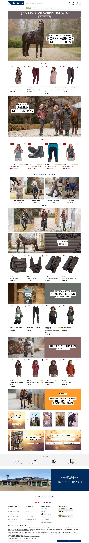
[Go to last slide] (9, 80)
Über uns (43, 511)
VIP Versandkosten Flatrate (14, 516)
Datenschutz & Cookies (46, 522)
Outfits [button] (42, 8)
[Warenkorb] (80, 3)
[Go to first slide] (80, 40)
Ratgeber (27, 511)
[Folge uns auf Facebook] (46, 496)
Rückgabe (10, 514)
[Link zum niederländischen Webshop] (45, 502)
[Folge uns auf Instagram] (42, 496)
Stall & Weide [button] (35, 8)
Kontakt (26, 509)
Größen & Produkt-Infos (30, 519)
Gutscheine (10, 522)
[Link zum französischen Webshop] (42, 502)
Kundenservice (29, 506)
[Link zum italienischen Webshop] (53, 502)
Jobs (47, 514)
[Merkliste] (77, 3)
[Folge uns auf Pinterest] (49, 496)
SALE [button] (46, 8)
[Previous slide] (9, 40)
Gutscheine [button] (57, 8)
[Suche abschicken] (69, 3)
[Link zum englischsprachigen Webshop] (50, 502)
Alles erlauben (69, 540)
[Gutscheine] (16, 419)
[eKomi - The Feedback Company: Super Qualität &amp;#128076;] (65, 512)
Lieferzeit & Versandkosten (14, 511)
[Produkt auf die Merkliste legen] (25, 67)
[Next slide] (80, 80)
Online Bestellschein (13, 519)
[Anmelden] (73, 3)
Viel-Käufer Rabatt (29, 516)
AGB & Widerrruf (45, 519)
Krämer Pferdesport (46, 506)
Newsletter (27, 514)
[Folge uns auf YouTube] (52, 496)
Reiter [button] (13, 8)
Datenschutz (33, 538)
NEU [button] (9, 8)
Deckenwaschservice (29, 522)
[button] (28, 8)
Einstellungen (19, 540)
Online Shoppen (12, 506)
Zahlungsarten (11, 509)
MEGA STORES (77, 8)
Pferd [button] (17, 8)
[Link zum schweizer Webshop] (39, 502)
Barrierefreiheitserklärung (47, 517)
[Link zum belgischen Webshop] (47, 502)
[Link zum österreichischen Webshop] (36, 502)
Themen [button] (22, 8)
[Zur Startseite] (16, 3)
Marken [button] (51, 8)
